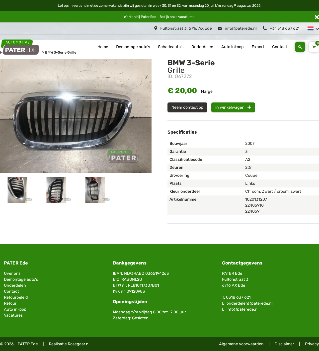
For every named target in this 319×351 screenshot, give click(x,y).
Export (258, 46)
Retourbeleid (16, 297)
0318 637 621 (238, 297)
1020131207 (256, 199)
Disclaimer (284, 344)
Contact (279, 46)
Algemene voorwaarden (241, 344)
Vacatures (13, 315)
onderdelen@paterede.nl (250, 303)
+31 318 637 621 (284, 28)
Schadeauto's (170, 46)
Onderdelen (202, 46)
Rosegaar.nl (78, 344)
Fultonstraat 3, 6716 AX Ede (185, 28)
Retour (10, 303)
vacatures (186, 17)
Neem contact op (187, 107)
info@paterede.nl (240, 28)
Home (102, 46)
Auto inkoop (232, 46)
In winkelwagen (230, 107)
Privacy (312, 344)
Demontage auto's (133, 46)
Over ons (12, 273)
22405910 (254, 205)
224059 (252, 211)
